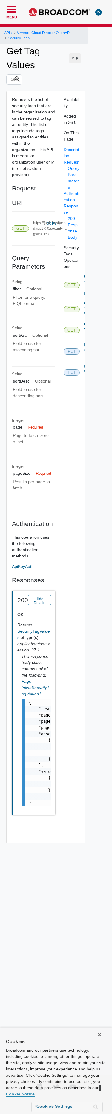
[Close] (99, 1034)
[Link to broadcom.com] (59, 12)
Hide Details (39, 601)
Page (28, 681)
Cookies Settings (54, 1106)
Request (71, 162)
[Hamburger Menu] (11, 9)
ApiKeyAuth (23, 566)
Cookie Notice (20, 1094)
